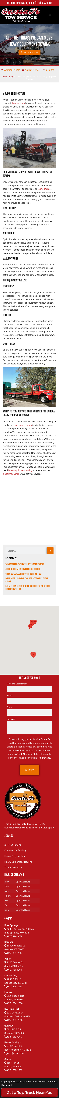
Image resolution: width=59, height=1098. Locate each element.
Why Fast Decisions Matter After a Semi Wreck (24, 564)
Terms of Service (38, 827)
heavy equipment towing (20, 470)
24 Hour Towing (12, 844)
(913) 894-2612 (14, 952)
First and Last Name (17, 684)
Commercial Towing (15, 850)
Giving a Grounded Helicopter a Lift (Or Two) (23, 573)
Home (4, 77)
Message (11, 719)
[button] (33, 655)
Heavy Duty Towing (14, 855)
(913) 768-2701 (43, 7)
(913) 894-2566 (15, 1003)
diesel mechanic (11, 473)
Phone (10, 707)
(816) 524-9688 (43, 3)
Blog (11, 77)
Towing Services (13, 867)
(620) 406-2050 (15, 1053)
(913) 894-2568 (15, 986)
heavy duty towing (23, 425)
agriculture (43, 188)
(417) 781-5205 (14, 969)
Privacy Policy (16, 827)
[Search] (50, 550)
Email (10, 695)
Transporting (18, 103)
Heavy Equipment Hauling (18, 861)
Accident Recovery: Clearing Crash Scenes (22, 569)
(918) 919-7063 (14, 1036)
